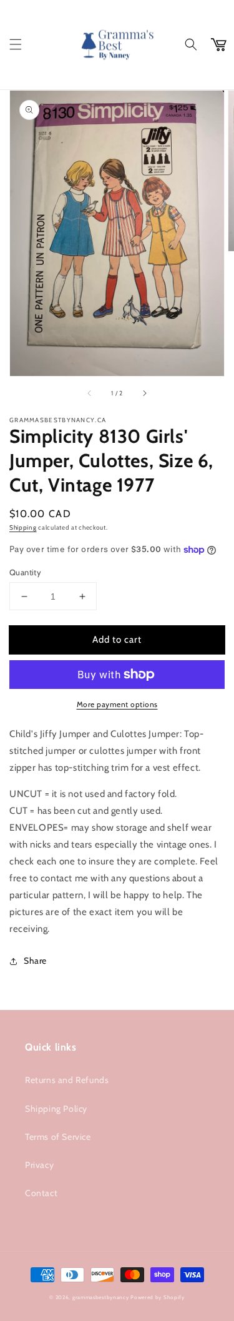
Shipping (23, 527)
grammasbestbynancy (100, 1297)
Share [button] (35, 960)
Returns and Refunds (67, 1080)
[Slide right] (144, 393)
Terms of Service (58, 1136)
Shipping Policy (56, 1108)
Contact (41, 1193)
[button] (15, 44)
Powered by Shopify (157, 1297)
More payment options (117, 704)
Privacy (39, 1164)
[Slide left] (90, 393)
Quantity (25, 572)
